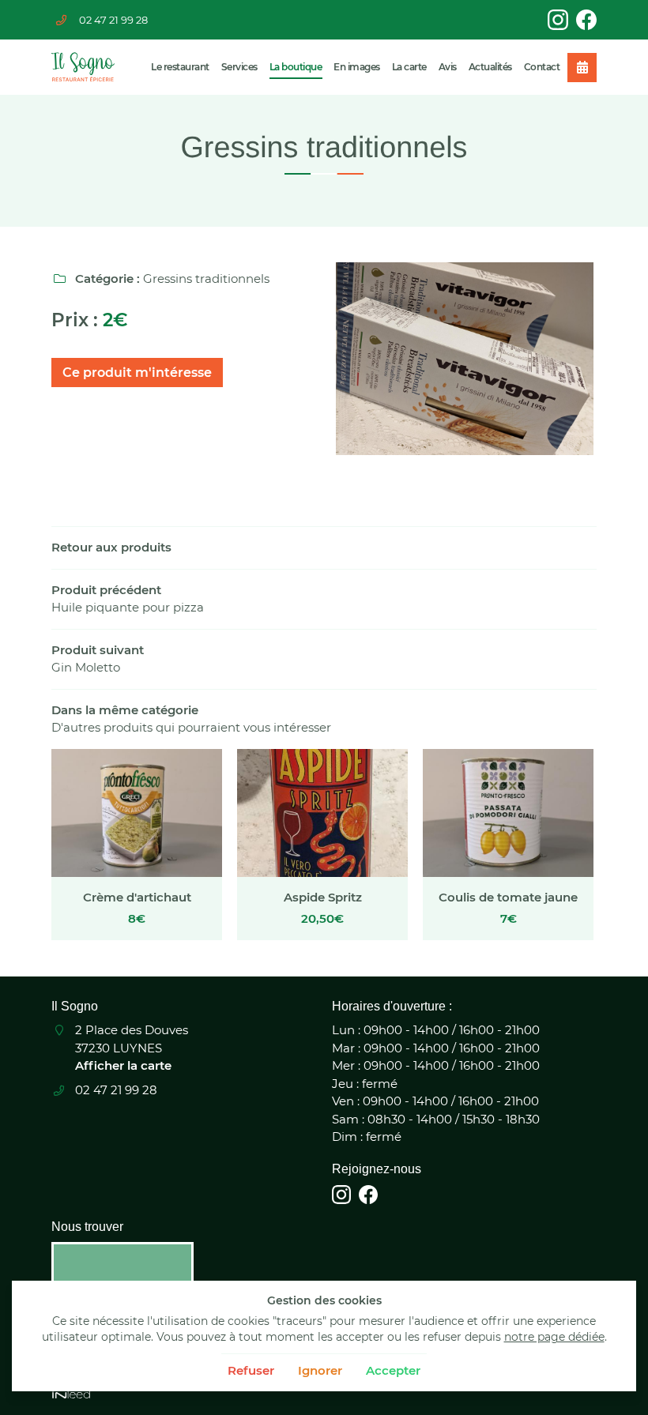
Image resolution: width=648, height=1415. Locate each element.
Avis (448, 67)
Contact (542, 67)
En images (356, 67)
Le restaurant (180, 67)
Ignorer (320, 1370)
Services (239, 67)
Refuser (251, 1370)
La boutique (295, 67)
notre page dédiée (554, 1336)
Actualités (490, 67)
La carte (409, 67)
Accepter (393, 1370)
